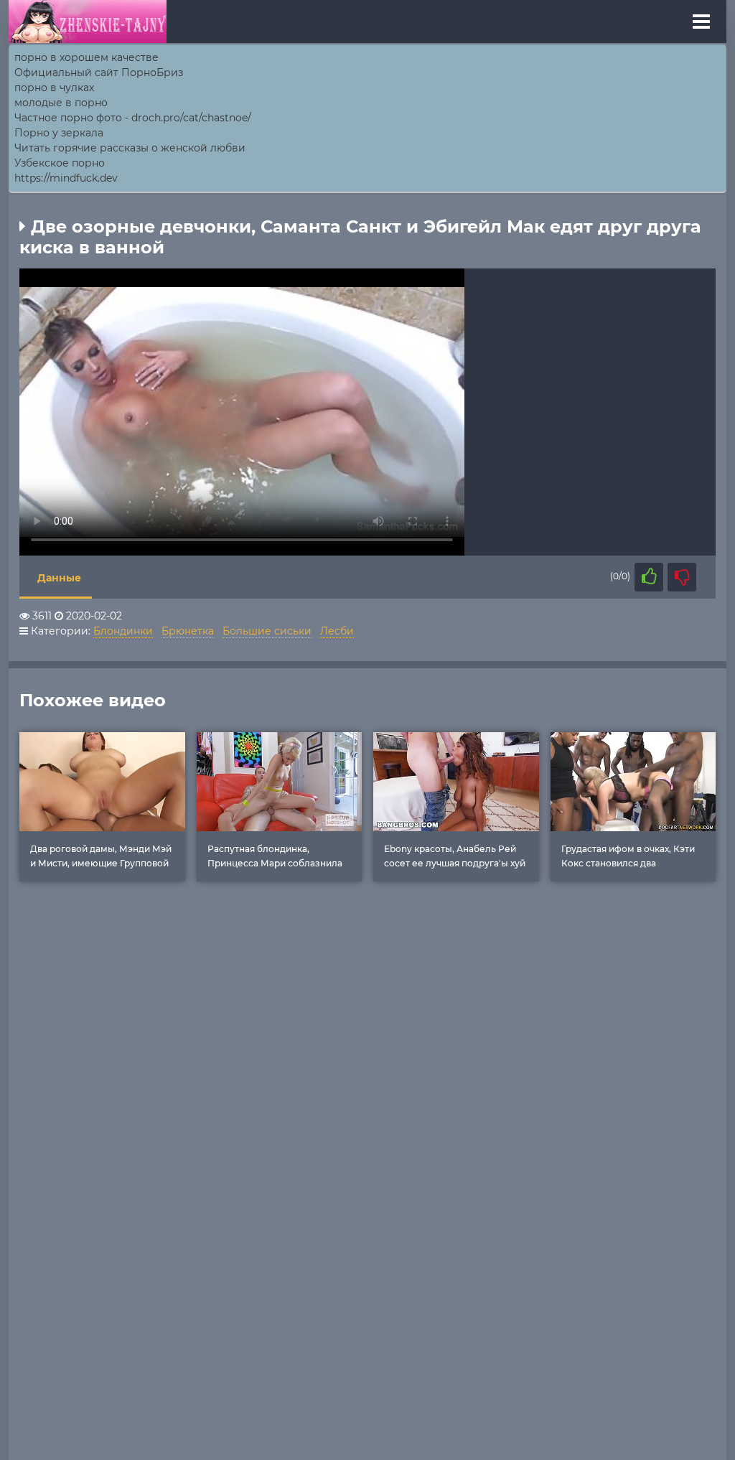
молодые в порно (61, 102)
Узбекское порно (59, 162)
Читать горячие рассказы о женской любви (129, 147)
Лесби (337, 630)
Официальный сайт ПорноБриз (98, 72)
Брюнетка (187, 630)
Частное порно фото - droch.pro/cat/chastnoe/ (132, 117)
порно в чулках (54, 87)
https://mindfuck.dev (66, 178)
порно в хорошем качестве (86, 57)
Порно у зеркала (58, 132)
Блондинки (123, 630)
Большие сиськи (267, 630)
